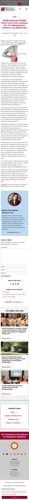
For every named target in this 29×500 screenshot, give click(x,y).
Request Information (13, 416)
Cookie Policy (13, 494)
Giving (20, 4)
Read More (6, 338)
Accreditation (8, 482)
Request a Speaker (13, 423)
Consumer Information (18, 482)
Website (3, 273)
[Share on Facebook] (10, 284)
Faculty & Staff (14, 1)
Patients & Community (12, 4)
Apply (13, 412)
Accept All (14, 497)
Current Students (6, 1)
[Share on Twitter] (13, 284)
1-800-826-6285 (14, 465)
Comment (4, 247)
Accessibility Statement (19, 485)
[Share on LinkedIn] (15, 284)
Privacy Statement (8, 485)
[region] (14, 493)
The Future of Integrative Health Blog (14, 294)
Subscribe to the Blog (13, 302)
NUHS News (6, 292)
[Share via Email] (18, 284)
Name (3, 267)
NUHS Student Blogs (9, 297)
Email (3, 270)
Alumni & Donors (22, 1)
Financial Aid (13, 419)
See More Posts (13, 232)
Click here (4, 184)
